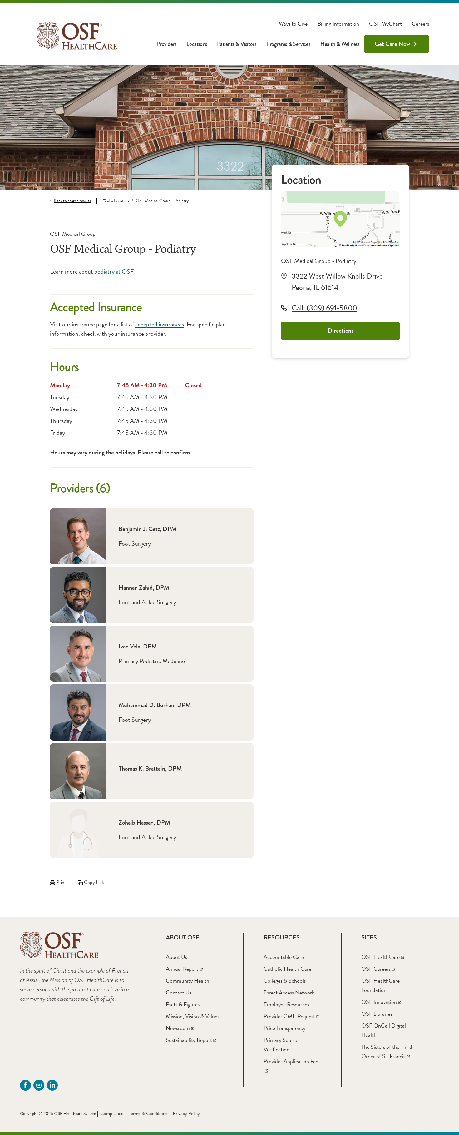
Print (60, 882)
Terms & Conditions (148, 1113)
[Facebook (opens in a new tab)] (25, 1085)
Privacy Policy (186, 1113)
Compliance (111, 1113)
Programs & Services (288, 44)
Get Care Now (392, 43)
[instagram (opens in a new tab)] (38, 1085)
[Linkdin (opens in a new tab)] (52, 1085)
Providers (166, 44)
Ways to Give (293, 23)
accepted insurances (159, 324)
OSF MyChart (385, 23)
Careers (420, 23)
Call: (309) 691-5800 (324, 308)
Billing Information (338, 23)
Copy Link (93, 882)
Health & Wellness (339, 44)
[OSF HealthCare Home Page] (77, 36)
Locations (196, 44)
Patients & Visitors (236, 44)
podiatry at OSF (113, 271)
